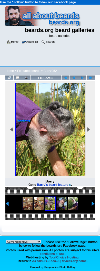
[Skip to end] (91, 77)
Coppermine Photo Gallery (59, 267)
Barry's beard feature (52, 185)
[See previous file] (74, 77)
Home (9, 71)
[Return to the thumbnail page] (9, 77)
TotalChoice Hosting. (64, 257)
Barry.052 (50, 71)
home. (59, 261)
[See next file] (82, 77)
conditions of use (52, 254)
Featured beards (28, 71)
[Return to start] (66, 77)
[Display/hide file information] (18, 77)
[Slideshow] (26, 77)
